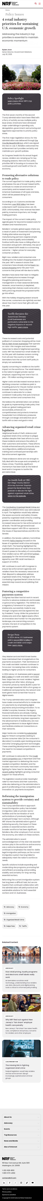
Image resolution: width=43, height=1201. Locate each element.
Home (7, 10)
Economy (24, 907)
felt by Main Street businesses (15, 344)
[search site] (36, 4)
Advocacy (10, 907)
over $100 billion (19, 204)
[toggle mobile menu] (39, 4)
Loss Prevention (12, 1062)
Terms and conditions (9, 1189)
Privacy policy (6, 1192)
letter (32, 556)
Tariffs (24, 926)
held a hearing (16, 540)
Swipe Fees (10, 926)
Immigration (11, 913)
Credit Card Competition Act (20, 757)
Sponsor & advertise (9, 1195)
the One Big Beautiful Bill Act (20, 141)
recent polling (8, 772)
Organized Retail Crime (15, 920)
